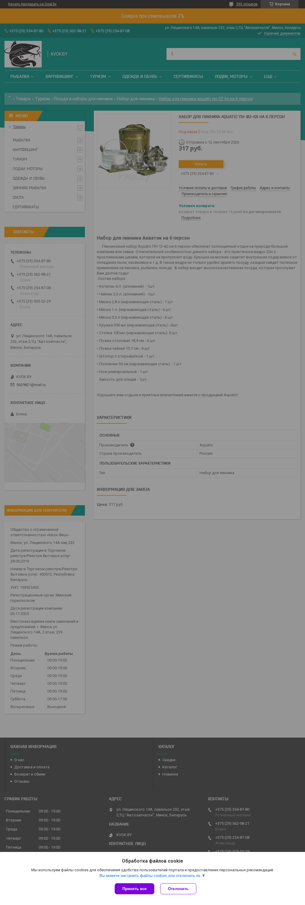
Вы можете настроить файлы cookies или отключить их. (150, 875)
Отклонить (178, 889)
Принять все (134, 889)
